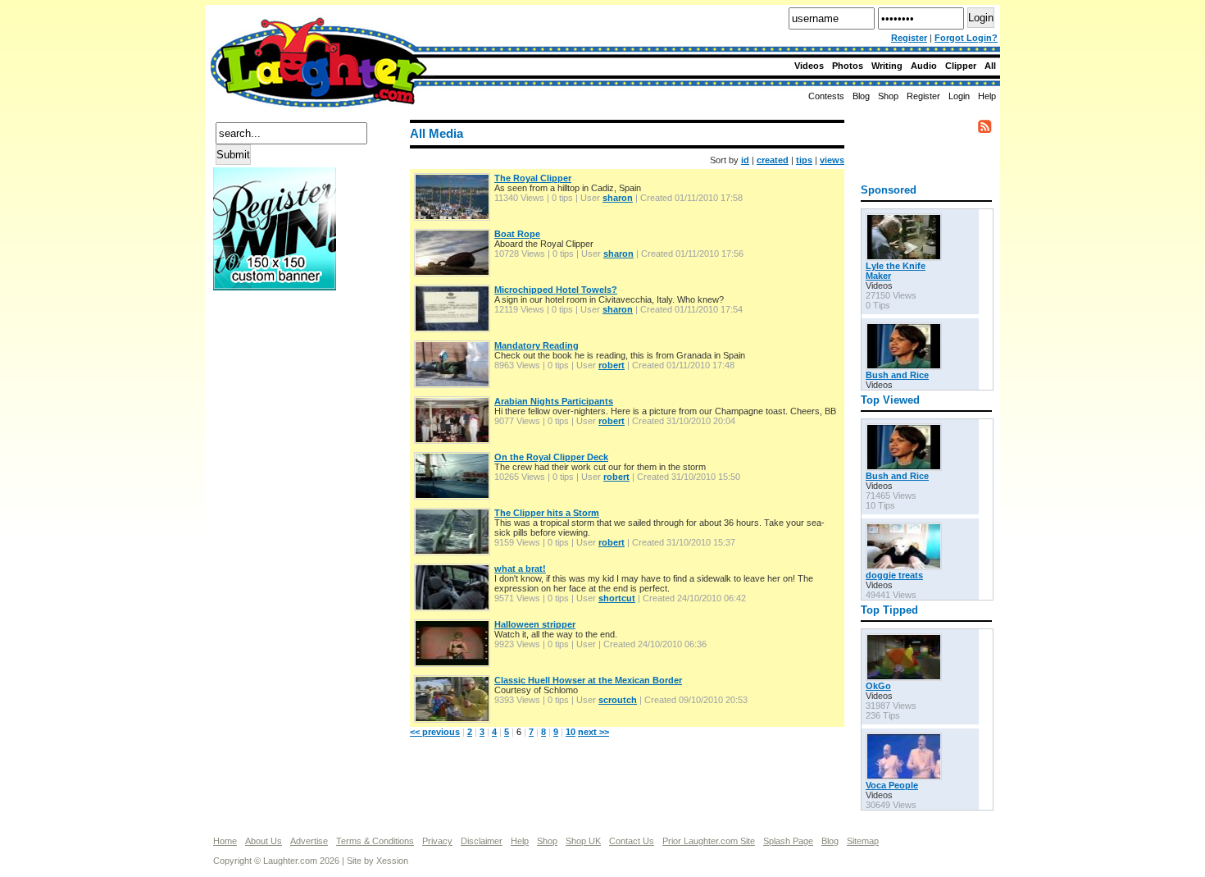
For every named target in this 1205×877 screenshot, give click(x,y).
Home (225, 841)
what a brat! (520, 568)
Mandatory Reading (536, 345)
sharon (617, 198)
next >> (593, 732)
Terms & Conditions (375, 841)
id (745, 160)
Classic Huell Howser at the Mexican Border (588, 680)
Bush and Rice (897, 375)
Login (959, 96)
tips (804, 160)
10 (570, 732)
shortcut (616, 598)
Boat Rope (517, 234)
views (832, 160)
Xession (392, 861)
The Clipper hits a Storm (546, 513)
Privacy (437, 841)
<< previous (435, 732)
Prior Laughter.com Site (708, 841)
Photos (847, 66)
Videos (809, 66)
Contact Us (631, 841)
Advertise (309, 841)
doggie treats (894, 575)
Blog (861, 96)
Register (909, 38)
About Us (263, 841)
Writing (887, 66)
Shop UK (583, 841)
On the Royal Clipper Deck (551, 457)
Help (987, 96)
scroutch (617, 700)
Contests (826, 96)
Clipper (960, 66)
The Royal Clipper (532, 178)
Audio (924, 66)
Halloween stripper (534, 624)
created (773, 160)
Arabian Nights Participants (553, 401)
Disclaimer (481, 841)
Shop (547, 841)
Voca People (892, 785)
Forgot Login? (966, 38)
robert (611, 365)
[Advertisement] (278, 352)
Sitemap (863, 841)
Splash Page (788, 841)
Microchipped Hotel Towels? (555, 290)
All (990, 66)
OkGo (878, 686)
